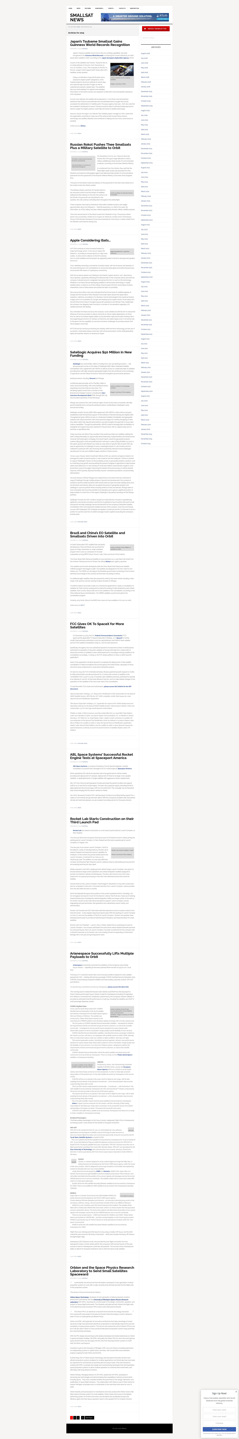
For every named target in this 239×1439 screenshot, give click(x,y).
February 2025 (146, 139)
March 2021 (145, 363)
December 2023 (146, 206)
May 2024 (144, 182)
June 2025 (144, 120)
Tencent (92, 378)
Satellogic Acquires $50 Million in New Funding (101, 353)
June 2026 (144, 63)
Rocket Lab (77, 830)
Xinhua (82, 126)
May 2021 (144, 353)
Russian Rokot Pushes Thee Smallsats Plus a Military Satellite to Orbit (100, 146)
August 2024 (145, 168)
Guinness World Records (94, 55)
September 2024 (147, 163)
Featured (80, 521)
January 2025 (145, 144)
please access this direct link (118, 987)
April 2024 (144, 187)
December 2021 (146, 320)
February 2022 (146, 310)
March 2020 (145, 420)
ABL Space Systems (80, 766)
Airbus (74, 1103)
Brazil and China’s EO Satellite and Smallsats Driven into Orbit (97, 534)
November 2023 (146, 210)
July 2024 (144, 172)
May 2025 (144, 125)
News (79, 133)
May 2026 (144, 68)
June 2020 (144, 405)
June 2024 (144, 177)
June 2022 (144, 291)
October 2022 (146, 272)
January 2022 (145, 315)
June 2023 (144, 234)
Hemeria (106, 1171)
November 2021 (146, 325)
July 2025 (144, 115)
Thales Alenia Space (124, 1055)
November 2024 (146, 153)
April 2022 (144, 301)
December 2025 (146, 91)
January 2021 (145, 372)
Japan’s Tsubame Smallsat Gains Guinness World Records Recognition (100, 43)
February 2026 (146, 82)
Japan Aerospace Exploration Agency (115, 58)
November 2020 (146, 382)
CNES (98, 1171)
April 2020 (144, 415)
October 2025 (146, 101)
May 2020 (144, 410)
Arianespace (77, 965)
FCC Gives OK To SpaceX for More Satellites (97, 625)
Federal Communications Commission (108, 635)
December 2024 (146, 148)
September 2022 (147, 277)
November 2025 (146, 96)
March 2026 (145, 77)
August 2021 (145, 339)
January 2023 (145, 258)
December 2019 (146, 434)
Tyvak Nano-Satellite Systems (81, 1137)
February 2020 (146, 424)
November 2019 (146, 439)
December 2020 (146, 377)
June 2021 (144, 348)
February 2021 (146, 367)
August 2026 (145, 53)
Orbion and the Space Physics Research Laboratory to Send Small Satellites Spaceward (102, 1271)
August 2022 (145, 282)
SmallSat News (81, 17)
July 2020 (144, 401)
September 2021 (146, 334)
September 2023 (147, 220)
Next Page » (89, 1418)
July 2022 (144, 286)
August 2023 (145, 225)
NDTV (82, 605)
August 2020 (145, 396)
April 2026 (144, 72)
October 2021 (145, 329)
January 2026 (145, 87)
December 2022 (146, 263)
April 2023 (144, 244)
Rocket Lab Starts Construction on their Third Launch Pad (102, 820)
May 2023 (144, 239)
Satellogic (76, 364)
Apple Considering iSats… (90, 240)
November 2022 (146, 267)
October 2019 (145, 443)
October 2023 (146, 215)
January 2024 (145, 201)
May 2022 (144, 296)
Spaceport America (125, 768)
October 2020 (146, 386)
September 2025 (147, 106)
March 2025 (145, 134)
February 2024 (146, 196)
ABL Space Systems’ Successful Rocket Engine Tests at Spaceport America (101, 756)
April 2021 (144, 358)
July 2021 (144, 344)
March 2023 (145, 248)
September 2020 (147, 391)
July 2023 (144, 229)
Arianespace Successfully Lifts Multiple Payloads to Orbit (102, 955)
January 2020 (145, 429)
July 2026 (144, 58)
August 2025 (145, 110)
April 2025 (144, 129)
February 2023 (146, 253)
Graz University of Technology (81, 1149)
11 (83, 1417)
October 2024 (146, 158)
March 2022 (145, 305)
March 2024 (145, 191)
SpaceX (119, 638)
